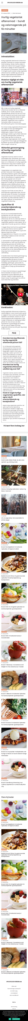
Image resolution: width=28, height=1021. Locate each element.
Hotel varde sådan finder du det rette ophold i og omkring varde (12, 461)
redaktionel (4, 10)
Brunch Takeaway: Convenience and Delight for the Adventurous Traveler (12, 666)
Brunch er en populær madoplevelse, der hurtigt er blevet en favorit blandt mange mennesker (14, 753)
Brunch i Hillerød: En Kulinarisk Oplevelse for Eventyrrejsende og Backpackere (13, 694)
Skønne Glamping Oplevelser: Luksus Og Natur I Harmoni (13, 490)
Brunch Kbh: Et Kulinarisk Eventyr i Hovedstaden (11, 637)
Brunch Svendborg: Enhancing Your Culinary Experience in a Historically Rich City (13, 784)
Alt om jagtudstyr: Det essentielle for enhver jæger (12, 519)
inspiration (4, 456)
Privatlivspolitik (16, 1019)
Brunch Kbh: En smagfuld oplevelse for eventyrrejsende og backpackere (13, 608)
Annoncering (14, 1006)
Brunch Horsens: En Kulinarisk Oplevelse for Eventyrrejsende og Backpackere (13, 723)
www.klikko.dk (15, 995)
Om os (14, 1008)
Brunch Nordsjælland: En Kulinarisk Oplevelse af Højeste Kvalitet (11, 548)
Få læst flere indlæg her (14, 426)
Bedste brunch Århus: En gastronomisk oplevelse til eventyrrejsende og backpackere (13, 578)
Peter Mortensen (17, 13)
